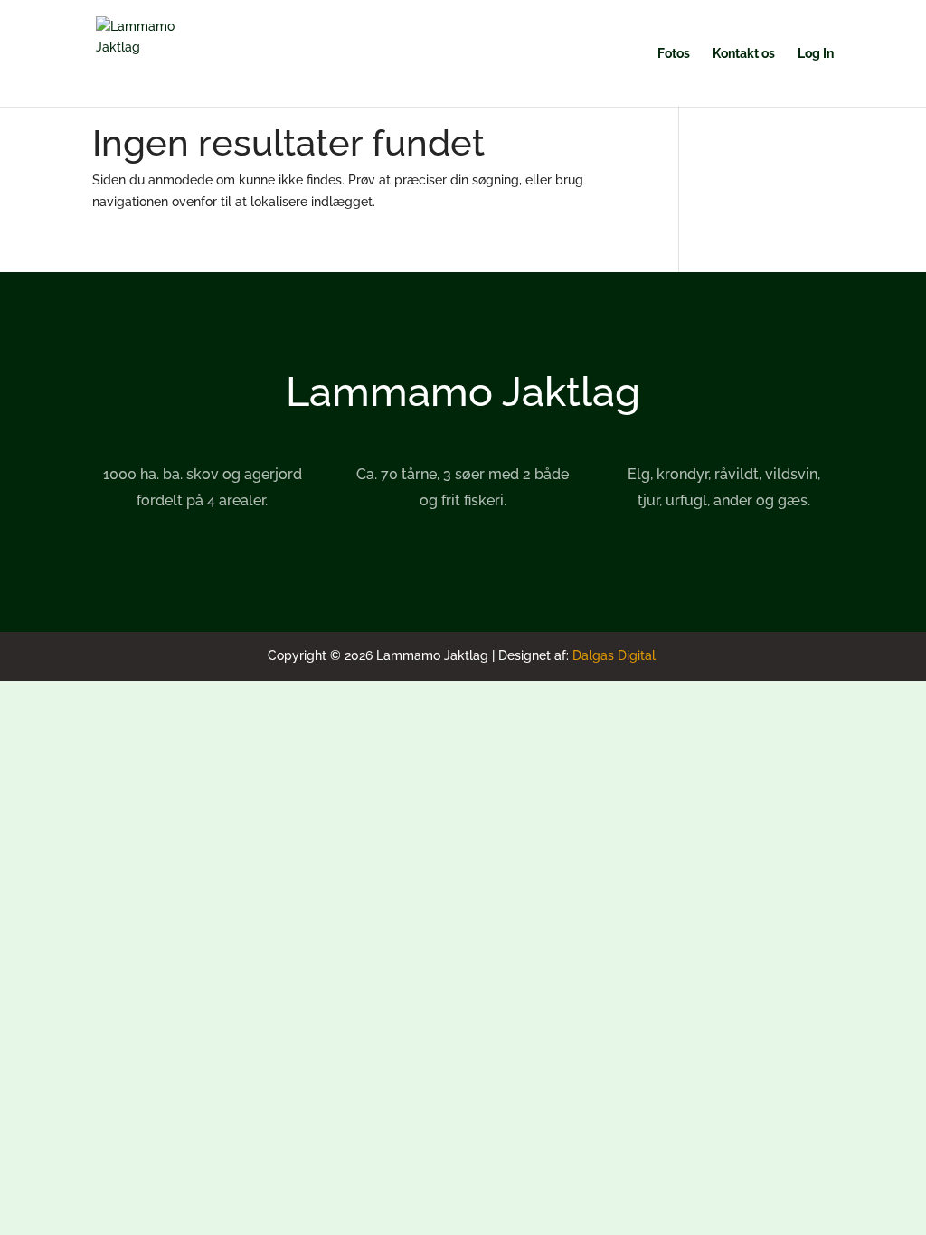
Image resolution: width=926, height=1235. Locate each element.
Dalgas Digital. (615, 655)
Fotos (673, 54)
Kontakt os (744, 54)
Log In (816, 54)
